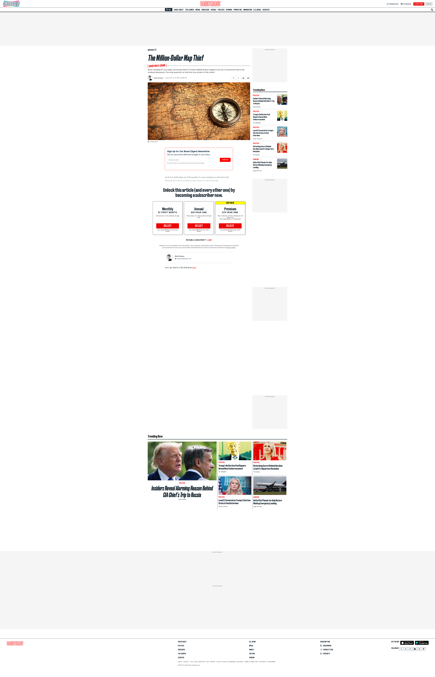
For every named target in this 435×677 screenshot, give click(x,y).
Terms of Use (191, 163)
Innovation (247, 10)
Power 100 (237, 10)
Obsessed (205, 10)
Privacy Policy (201, 163)
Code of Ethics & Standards (226, 661)
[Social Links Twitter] (406, 649)
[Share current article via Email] (243, 78)
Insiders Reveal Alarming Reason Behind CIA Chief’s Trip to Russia (182, 491)
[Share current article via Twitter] (238, 78)
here (194, 267)
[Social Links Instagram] (410, 649)
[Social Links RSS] (419, 649)
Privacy (212, 661)
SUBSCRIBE (418, 4)
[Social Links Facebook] (401, 649)
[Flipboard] (424, 649)
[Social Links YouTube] (415, 649)
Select (168, 225)
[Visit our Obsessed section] (18, 3)
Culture (252, 654)
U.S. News (257, 10)
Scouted (265, 10)
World (251, 650)
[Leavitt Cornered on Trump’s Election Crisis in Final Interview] (282, 136)
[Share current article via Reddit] (248, 78)
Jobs (195, 661)
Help (207, 661)
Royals (213, 10)
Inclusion (240, 661)
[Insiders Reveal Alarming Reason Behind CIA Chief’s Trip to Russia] (282, 104)
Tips (191, 661)
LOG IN (428, 4)
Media (198, 10)
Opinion (229, 10)
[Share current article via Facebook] (234, 78)
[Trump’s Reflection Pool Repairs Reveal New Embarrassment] (282, 120)
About (180, 661)
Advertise (201, 661)
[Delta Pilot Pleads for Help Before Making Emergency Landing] (282, 168)
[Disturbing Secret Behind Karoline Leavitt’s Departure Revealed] (282, 152)
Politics (221, 10)
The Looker (189, 10)
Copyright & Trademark (267, 661)
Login (209, 240)
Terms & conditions (251, 661)
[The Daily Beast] (210, 3)
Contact (186, 661)
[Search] (432, 10)
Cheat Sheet (179, 10)
